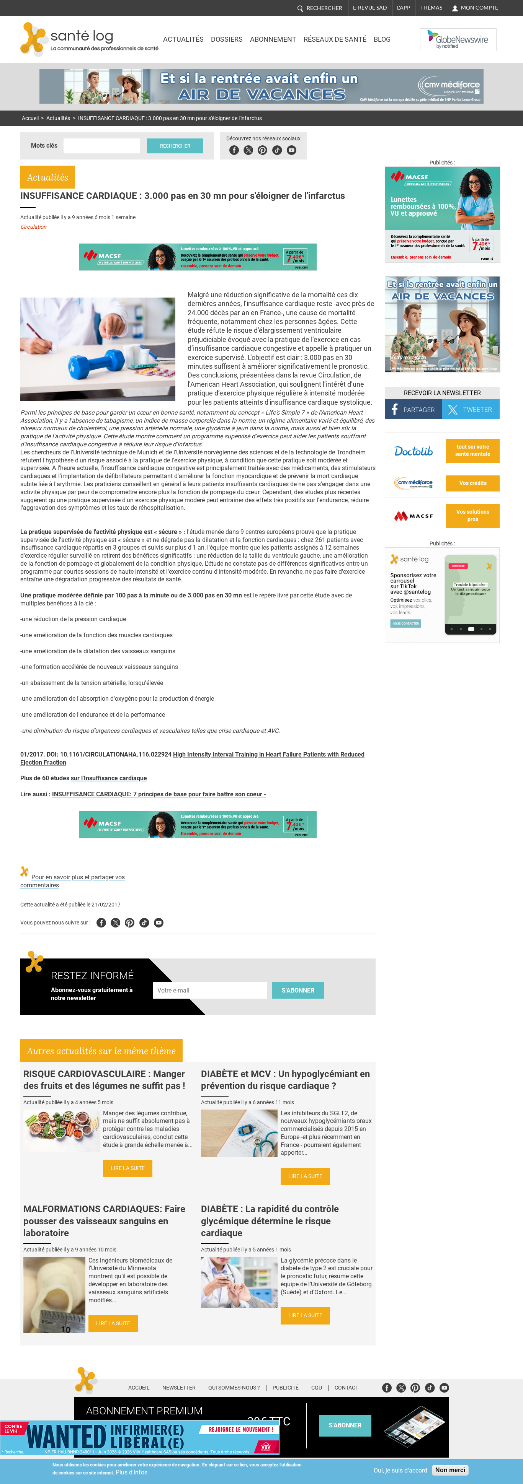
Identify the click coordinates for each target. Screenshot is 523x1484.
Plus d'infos (131, 1472)
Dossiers (227, 39)
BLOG (382, 39)
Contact (346, 1388)
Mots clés (44, 145)
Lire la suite (128, 1168)
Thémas (431, 8)
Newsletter (179, 1388)
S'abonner (298, 990)
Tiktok (277, 149)
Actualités (183, 39)
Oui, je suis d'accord (400, 1470)
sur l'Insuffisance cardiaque (109, 778)
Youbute (291, 149)
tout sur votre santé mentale (472, 450)
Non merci (450, 1470)
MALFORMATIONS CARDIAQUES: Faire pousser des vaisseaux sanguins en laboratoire (104, 1221)
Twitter (248, 149)
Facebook (234, 149)
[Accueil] (34, 39)
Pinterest (262, 149)
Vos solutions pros (472, 515)
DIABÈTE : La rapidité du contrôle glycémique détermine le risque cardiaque (270, 1221)
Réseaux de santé (335, 39)
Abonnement (273, 39)
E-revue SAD (370, 8)
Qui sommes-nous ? (234, 1388)
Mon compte (479, 8)
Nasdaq (435, 34)
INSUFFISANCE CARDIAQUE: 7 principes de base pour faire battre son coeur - (159, 794)
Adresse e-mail (174, 977)
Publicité (286, 1388)
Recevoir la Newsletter (442, 393)
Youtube (158, 921)
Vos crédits (473, 483)
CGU (316, 1388)
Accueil (30, 118)
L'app (403, 8)
